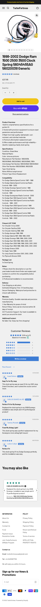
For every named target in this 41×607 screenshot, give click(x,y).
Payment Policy (28, 526)
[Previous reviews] (4, 490)
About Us (5, 518)
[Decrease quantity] (5, 92)
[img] (7, 373)
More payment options (20, 114)
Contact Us (6, 526)
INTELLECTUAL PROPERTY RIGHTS (29, 541)
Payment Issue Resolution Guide (8, 535)
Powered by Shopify (22, 600)
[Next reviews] (36, 490)
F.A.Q (4, 530)
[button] (7, 74)
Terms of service (29, 536)
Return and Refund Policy (29, 531)
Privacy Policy (27, 518)
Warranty (5, 522)
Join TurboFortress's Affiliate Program (9, 541)
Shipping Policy (28, 522)
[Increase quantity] (14, 92)
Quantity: (5, 88)
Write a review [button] (20, 359)
